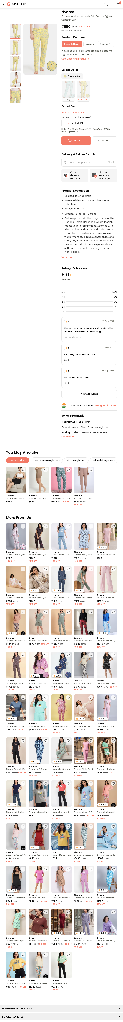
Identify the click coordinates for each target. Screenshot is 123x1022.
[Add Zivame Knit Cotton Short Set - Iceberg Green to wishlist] (45, 612)
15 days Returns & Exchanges (105, 175)
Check (111, 162)
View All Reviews (89, 393)
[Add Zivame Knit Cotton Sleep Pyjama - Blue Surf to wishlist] (68, 469)
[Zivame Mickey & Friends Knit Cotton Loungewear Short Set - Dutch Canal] (84, 793)
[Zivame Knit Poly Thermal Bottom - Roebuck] (84, 480)
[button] (3, 4)
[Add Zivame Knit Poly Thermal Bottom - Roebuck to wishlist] (90, 469)
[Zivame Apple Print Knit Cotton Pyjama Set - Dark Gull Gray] (16, 665)
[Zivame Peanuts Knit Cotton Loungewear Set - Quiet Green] (61, 965)
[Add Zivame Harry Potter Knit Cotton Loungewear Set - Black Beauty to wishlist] (113, 954)
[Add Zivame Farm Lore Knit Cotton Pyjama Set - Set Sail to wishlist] (68, 654)
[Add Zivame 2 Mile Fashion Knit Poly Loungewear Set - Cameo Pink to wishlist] (90, 740)
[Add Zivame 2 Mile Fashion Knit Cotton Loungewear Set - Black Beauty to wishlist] (68, 997)
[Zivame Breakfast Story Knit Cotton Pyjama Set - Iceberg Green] (61, 622)
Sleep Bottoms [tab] (72, 44)
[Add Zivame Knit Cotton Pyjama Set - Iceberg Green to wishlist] (90, 569)
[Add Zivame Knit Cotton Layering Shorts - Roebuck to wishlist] (45, 469)
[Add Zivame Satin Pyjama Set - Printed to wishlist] (90, 697)
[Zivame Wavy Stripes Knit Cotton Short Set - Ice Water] (84, 536)
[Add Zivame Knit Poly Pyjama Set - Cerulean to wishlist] (113, 612)
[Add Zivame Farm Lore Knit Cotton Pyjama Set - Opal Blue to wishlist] (90, 826)
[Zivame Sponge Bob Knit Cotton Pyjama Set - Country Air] (107, 836)
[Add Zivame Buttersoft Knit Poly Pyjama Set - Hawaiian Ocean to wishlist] (113, 869)
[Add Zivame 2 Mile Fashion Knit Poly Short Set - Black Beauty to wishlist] (90, 997)
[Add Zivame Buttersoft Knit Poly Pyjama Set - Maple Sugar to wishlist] (23, 612)
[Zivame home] (16, 4)
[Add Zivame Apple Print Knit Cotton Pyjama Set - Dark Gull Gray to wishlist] (23, 654)
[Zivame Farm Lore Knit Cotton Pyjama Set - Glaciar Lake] (61, 536)
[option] (15, 31)
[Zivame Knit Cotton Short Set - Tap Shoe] (107, 665)
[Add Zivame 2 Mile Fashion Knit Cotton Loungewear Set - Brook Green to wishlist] (113, 740)
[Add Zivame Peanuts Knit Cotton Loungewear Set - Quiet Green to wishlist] (68, 954)
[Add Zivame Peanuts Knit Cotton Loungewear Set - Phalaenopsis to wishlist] (90, 869)
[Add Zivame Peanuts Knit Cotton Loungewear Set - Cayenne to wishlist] (68, 783)
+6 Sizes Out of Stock (73, 112)
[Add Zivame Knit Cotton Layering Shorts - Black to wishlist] (23, 469)
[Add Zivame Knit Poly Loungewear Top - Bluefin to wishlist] (23, 697)
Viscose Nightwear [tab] (76, 460)
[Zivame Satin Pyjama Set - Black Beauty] (39, 536)
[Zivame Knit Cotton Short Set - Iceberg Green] (39, 622)
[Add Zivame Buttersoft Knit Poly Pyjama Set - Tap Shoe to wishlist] (90, 612)
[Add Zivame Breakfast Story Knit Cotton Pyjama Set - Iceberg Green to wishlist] (68, 612)
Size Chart (77, 122)
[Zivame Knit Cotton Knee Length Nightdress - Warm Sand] (61, 879)
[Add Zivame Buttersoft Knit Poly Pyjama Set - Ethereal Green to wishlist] (45, 954)
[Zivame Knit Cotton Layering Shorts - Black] (16, 480)
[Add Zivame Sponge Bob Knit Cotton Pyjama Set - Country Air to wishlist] (113, 826)
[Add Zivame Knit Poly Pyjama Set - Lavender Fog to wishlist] (113, 912)
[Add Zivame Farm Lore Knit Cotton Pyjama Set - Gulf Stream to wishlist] (45, 997)
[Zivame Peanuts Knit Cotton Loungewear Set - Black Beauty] (16, 750)
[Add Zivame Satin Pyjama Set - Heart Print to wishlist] (23, 569)
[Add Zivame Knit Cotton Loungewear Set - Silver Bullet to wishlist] (90, 912)
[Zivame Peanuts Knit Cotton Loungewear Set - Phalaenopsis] (84, 879)
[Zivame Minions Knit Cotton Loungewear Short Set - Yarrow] (16, 965)
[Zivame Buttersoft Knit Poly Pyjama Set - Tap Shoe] (84, 622)
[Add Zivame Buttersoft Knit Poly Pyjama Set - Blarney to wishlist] (90, 954)
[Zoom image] (40, 49)
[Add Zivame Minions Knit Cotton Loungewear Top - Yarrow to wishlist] (68, 826)
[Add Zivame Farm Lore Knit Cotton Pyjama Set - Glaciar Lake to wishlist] (68, 526)
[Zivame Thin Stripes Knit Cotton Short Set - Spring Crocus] (39, 879)
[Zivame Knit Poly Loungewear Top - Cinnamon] (39, 922)
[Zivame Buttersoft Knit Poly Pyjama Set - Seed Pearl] (16, 836)
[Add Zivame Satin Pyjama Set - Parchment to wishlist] (45, 569)
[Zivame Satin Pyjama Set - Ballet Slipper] (61, 707)
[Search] (106, 4)
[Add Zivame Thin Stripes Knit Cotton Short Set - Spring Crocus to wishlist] (45, 869)
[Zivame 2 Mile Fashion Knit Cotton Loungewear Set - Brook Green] (107, 750)
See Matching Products (75, 58)
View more (68, 257)
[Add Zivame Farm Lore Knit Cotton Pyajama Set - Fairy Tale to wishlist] (113, 697)
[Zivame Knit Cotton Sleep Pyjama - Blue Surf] (61, 480)
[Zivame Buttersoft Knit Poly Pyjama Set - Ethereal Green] (39, 965)
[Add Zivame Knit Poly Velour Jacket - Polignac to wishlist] (45, 654)
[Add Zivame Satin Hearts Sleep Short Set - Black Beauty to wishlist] (23, 869)
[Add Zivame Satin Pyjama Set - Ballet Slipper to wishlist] (68, 697)
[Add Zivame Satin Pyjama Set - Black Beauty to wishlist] (45, 526)
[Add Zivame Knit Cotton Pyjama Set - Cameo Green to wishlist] (68, 740)
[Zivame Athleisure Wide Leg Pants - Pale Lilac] (107, 579)
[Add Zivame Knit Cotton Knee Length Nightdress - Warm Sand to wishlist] (68, 869)
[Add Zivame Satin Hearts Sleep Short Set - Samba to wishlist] (45, 826)
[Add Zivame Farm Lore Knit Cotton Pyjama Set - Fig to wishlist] (113, 997)
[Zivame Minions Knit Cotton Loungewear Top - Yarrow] (61, 836)
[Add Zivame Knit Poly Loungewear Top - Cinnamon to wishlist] (45, 912)
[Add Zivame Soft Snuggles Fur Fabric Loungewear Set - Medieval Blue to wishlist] (45, 740)
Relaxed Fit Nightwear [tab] (104, 460)
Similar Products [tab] (18, 460)
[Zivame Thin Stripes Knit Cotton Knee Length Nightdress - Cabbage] (16, 922)
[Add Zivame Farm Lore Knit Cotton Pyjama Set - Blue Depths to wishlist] (68, 569)
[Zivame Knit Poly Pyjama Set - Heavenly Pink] (16, 536)
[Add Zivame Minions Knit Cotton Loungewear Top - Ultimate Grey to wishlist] (45, 783)
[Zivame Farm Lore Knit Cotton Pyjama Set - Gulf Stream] (39, 1007)
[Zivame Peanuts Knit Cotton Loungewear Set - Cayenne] (61, 793)
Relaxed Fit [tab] (105, 44)
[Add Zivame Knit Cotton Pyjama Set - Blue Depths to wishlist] (23, 783)
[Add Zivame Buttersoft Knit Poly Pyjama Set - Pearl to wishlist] (113, 783)
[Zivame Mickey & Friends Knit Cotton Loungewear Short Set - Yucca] (39, 707)
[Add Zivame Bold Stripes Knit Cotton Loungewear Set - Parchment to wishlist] (90, 654)
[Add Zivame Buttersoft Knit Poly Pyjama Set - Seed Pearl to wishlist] (23, 826)
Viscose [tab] (90, 44)
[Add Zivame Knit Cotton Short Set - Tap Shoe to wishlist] (113, 654)
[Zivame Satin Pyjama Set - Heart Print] (16, 579)
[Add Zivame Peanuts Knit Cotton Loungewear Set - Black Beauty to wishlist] (23, 740)
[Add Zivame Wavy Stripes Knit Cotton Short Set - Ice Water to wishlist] (90, 526)
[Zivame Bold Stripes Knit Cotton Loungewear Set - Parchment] (84, 665)
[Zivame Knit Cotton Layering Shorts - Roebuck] (39, 480)
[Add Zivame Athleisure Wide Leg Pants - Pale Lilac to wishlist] (113, 569)
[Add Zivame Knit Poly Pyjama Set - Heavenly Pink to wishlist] (23, 526)
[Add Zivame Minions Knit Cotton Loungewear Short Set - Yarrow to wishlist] (23, 954)
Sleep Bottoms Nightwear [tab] (46, 460)
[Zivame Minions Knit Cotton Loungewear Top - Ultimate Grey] (39, 793)
